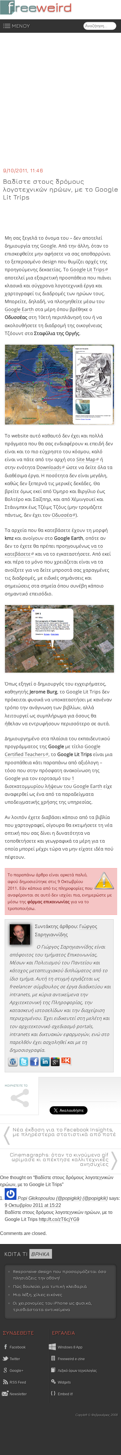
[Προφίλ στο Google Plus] (56, 1064)
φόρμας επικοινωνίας (48, 901)
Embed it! (65, 1394)
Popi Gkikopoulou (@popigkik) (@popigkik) (63, 1198)
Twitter (14, 1359)
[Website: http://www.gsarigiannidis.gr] (13, 1064)
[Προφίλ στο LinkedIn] (45, 1064)
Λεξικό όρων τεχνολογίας (77, 1371)
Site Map (85, 459)
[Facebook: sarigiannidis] (35, 1064)
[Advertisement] (60, 103)
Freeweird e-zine (71, 1359)
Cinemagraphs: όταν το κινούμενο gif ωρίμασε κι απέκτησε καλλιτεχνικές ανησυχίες (59, 1159)
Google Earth (19, 309)
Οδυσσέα (62, 515)
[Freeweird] (44, 7)
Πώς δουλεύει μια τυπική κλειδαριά (50, 1286)
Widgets (64, 1382)
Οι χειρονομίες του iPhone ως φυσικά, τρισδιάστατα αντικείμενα (52, 1306)
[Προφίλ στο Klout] (66, 1064)
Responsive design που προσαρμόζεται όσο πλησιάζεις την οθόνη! (59, 1274)
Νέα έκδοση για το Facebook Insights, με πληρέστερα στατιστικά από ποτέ (64, 1131)
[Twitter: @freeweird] (24, 1064)
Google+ (16, 1371)
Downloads (48, 467)
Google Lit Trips (87, 269)
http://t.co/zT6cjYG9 (59, 1219)
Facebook (17, 1347)
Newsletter (18, 1394)
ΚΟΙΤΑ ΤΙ (26, 1253)
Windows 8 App (70, 1347)
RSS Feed (17, 1382)
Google (48, 246)
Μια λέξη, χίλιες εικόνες (37, 1294)
